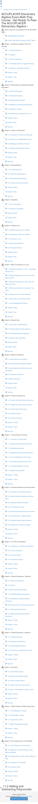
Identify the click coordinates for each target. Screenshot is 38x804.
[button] (1, 2)
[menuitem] (1, 4)
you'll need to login (26, 796)
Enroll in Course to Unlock (19, 799)
